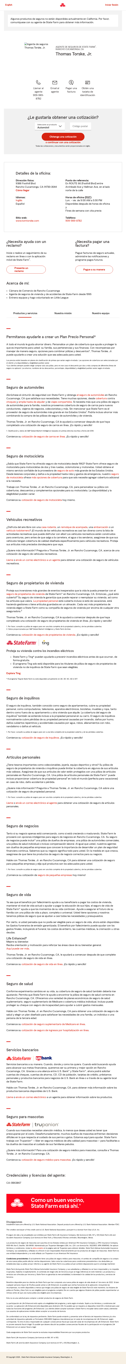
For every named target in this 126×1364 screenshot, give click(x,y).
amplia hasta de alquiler (32, 402)
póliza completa (37, 1248)
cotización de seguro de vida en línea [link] (42, 964)
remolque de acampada (74, 527)
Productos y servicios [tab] (25, 313)
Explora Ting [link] (13, 673)
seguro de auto (65, 470)
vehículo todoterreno (18, 530)
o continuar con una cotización (63, 142)
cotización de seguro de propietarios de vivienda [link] (48, 635)
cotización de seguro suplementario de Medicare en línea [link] (53, 1024)
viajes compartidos (61, 402)
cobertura (101, 398)
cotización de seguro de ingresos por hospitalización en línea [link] (55, 1030)
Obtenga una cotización (63, 136)
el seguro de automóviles (90, 395)
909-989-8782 (73, 220)
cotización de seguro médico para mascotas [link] (46, 1160)
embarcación (101, 527)
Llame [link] (9, 560)
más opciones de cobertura (47, 477)
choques (11, 402)
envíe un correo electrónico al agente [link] (36, 803)
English (8, 5)
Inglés (19, 200)
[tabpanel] (63, 197)
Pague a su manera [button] (94, 269)
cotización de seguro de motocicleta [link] (42, 500)
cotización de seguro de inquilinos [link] (40, 737)
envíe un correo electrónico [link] (31, 1097)
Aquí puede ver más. (18, 948)
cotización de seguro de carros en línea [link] (43, 436)
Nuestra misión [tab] (63, 313)
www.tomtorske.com (27, 220)
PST (88, 197)
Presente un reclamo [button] (21, 269)
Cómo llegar (22, 190)
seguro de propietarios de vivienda (25, 594)
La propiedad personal (45, 601)
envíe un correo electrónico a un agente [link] (38, 560)
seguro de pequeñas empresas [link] (54, 875)
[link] (55, 90)
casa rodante (48, 527)
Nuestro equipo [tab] (100, 313)
